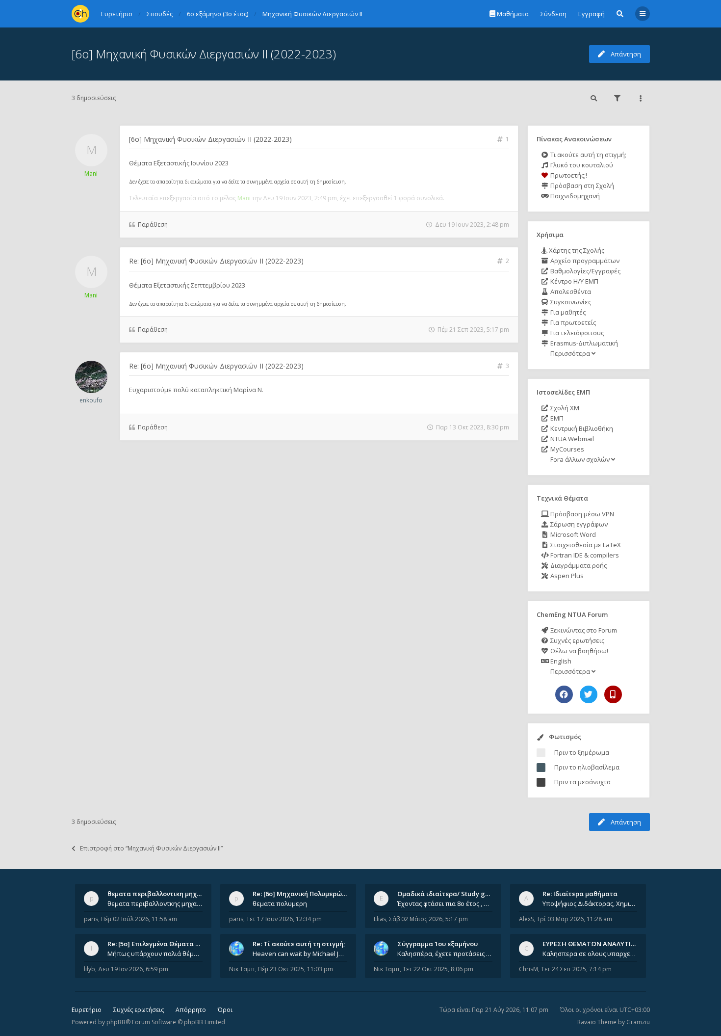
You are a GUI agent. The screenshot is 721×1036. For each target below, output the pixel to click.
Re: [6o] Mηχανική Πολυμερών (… (303, 893)
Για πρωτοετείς (572, 322)
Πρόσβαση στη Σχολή (581, 185)
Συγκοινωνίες (570, 301)
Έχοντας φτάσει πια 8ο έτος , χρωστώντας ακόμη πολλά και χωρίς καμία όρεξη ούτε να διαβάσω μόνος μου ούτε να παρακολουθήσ (444, 903)
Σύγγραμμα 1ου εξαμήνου (437, 943)
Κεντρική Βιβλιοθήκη (581, 428)
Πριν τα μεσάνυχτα (582, 781)
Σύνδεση (553, 13)
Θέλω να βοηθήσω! (578, 650)
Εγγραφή (591, 13)
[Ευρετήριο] (80, 14)
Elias (380, 919)
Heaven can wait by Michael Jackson (300, 953)
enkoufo (91, 400)
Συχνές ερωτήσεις (576, 640)
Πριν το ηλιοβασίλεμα (586, 767)
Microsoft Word (572, 534)
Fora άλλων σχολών (580, 459)
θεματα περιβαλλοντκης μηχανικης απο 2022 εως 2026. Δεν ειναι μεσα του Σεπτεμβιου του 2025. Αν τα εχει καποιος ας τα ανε (155, 903)
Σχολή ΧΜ (564, 407)
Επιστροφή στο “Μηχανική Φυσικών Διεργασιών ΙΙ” (151, 848)
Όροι (225, 1010)
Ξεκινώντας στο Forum (583, 630)
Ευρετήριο (87, 1010)
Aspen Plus (566, 575)
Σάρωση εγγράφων (578, 524)
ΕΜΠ (556, 418)
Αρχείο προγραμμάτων (584, 260)
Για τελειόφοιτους (576, 332)
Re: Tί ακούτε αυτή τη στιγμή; (299, 943)
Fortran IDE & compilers (584, 555)
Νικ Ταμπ (242, 969)
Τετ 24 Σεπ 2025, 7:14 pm (576, 969)
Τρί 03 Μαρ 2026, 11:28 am (574, 919)
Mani (91, 173)
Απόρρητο (191, 1010)
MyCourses (566, 449)
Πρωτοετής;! (568, 175)
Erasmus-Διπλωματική (583, 343)
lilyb (89, 969)
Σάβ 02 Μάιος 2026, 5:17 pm (428, 919)
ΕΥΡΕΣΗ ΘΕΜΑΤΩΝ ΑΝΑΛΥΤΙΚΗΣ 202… (601, 943)
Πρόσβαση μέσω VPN (581, 513)
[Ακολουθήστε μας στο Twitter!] (588, 694)
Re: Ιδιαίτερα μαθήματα (580, 893)
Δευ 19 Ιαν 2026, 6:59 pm (133, 969)
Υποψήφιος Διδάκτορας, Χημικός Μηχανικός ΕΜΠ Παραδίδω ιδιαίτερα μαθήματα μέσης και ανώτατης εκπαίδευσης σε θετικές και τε (590, 903)
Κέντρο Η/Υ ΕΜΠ (573, 281)
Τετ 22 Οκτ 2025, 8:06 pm (438, 969)
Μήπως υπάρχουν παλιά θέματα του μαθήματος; (155, 953)
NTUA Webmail (571, 438)
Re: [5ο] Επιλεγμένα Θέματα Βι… (156, 943)
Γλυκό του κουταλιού (581, 164)
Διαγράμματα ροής (578, 565)
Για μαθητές (567, 312)
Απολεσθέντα (570, 291)
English (560, 661)
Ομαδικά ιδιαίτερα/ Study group (448, 893)
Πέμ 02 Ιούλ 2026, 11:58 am (139, 919)
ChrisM (528, 969)
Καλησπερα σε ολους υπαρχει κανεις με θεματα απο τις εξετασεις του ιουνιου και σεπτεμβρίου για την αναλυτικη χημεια (590, 953)
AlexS (526, 919)
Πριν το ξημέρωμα (581, 752)
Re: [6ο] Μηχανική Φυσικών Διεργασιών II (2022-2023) (216, 261)
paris (91, 919)
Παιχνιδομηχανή (574, 195)
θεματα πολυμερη (280, 903)
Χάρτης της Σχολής (575, 250)
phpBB (116, 1022)
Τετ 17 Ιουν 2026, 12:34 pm (284, 919)
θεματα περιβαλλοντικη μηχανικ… (161, 893)
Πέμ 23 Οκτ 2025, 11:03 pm (295, 969)
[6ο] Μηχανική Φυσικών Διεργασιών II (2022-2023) (204, 54)
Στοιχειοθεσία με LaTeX (585, 544)
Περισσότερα (570, 353)
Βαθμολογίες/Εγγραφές (584, 270)
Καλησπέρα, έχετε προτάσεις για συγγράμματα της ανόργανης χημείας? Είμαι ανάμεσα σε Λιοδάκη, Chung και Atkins (444, 953)
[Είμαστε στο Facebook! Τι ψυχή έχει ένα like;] (564, 694)
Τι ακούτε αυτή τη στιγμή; (587, 154)
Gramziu (638, 1022)
